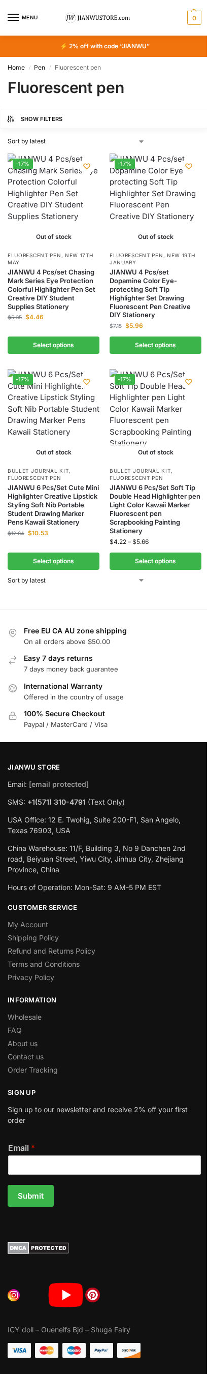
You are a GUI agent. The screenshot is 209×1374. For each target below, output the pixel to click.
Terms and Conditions (44, 964)
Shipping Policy (33, 937)
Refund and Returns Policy (51, 950)
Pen (39, 67)
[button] (193, 18)
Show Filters (42, 119)
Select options (53, 345)
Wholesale (25, 1017)
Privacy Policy (31, 977)
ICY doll (20, 1329)
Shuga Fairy (110, 1329)
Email (21, 1148)
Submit (31, 1196)
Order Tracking (33, 1069)
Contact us (26, 1056)
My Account (28, 924)
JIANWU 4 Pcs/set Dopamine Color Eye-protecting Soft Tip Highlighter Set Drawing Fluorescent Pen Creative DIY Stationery (150, 293)
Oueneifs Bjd (62, 1329)
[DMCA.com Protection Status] (104, 1248)
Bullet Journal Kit (38, 471)
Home (16, 67)
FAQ (15, 1030)
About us (23, 1043)
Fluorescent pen (34, 255)
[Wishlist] (86, 166)
